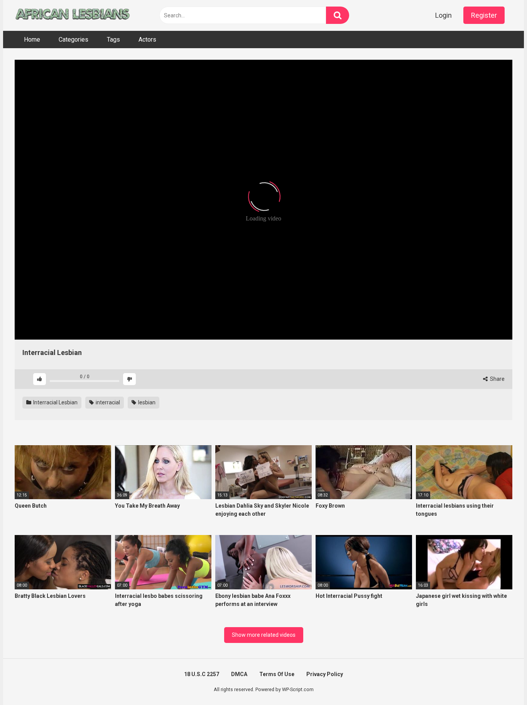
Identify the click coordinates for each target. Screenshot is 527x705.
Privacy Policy (324, 674)
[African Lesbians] (72, 15)
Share (497, 379)
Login (443, 15)
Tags (113, 39)
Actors (147, 39)
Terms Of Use (276, 674)
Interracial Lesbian (55, 402)
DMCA (239, 674)
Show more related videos (264, 635)
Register (484, 15)
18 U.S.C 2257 (201, 674)
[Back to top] (501, 682)
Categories (73, 39)
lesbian (146, 402)
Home (32, 39)
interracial (107, 402)
